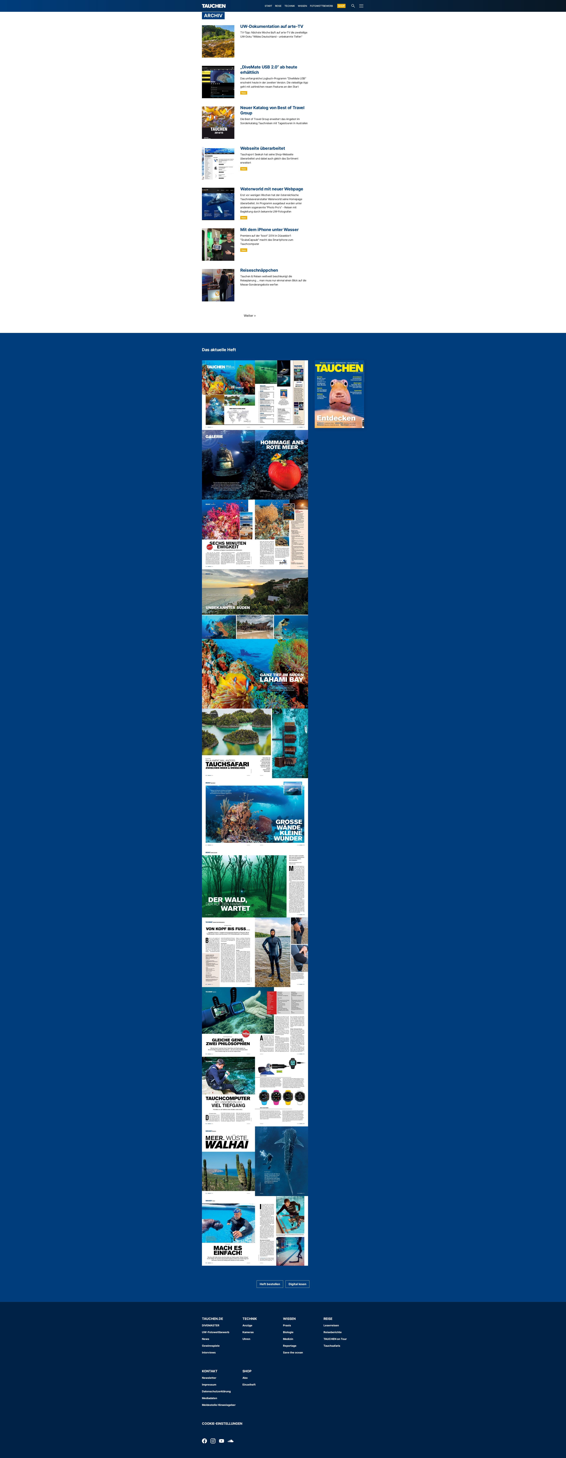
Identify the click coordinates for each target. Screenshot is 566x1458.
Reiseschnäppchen (259, 270)
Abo (245, 1377)
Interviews (209, 1352)
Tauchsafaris (332, 1345)
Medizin (288, 1339)
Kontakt (210, 1371)
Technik (289, 5)
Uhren (246, 1339)
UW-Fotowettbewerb (215, 1332)
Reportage (289, 1345)
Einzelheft (249, 1384)
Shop (341, 5)
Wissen (302, 5)
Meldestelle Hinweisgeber (219, 1404)
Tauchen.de (212, 1319)
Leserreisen (331, 1325)
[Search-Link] (353, 6)
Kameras (248, 1332)
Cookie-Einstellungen (222, 1423)
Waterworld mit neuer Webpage (271, 188)
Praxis (287, 1325)
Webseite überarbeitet (262, 148)
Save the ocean (293, 1352)
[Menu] (361, 6)
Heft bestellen (270, 1284)
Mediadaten (209, 1398)
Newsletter (209, 1377)
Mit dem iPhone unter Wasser (269, 229)
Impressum (209, 1384)
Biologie (288, 1332)
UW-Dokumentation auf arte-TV (271, 26)
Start (268, 5)
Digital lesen (297, 1284)
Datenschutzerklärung (216, 1391)
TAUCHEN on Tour (335, 1339)
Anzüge (247, 1325)
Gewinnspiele (211, 1345)
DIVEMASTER (210, 1325)
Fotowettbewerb (321, 5)
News (243, 93)
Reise (278, 5)
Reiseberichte (333, 1332)
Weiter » (250, 315)
